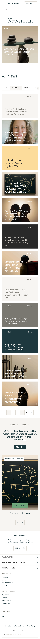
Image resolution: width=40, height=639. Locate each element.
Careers (4, 598)
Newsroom (5, 577)
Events (27, 88)
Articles (4, 585)
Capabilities (6, 603)
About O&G (5, 595)
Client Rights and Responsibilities (15, 626)
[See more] (34, 167)
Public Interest (6, 600)
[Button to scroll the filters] (38, 88)
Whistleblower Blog (8, 583)
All (6, 88)
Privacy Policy (31, 626)
